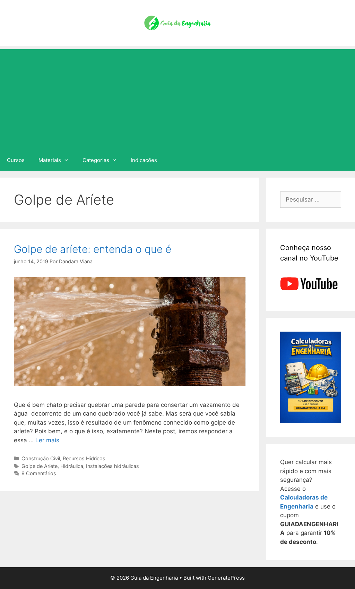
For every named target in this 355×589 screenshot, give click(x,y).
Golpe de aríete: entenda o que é (92, 249)
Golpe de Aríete (39, 466)
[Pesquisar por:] (310, 199)
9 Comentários (38, 473)
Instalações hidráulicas (112, 466)
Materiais (49, 160)
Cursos (16, 160)
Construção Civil (40, 458)
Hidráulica (71, 466)
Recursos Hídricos (84, 458)
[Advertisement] (177, 97)
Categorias (96, 160)
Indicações (144, 160)
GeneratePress (226, 577)
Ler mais (47, 440)
